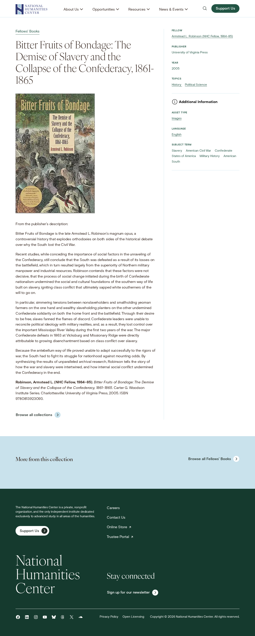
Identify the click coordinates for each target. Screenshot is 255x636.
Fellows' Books (27, 31)
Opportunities (103, 10)
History (177, 84)
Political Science (196, 84)
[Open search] (204, 8)
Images (176, 118)
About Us (71, 10)
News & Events (171, 10)
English (176, 134)
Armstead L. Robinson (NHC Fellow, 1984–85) (202, 36)
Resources (136, 10)
